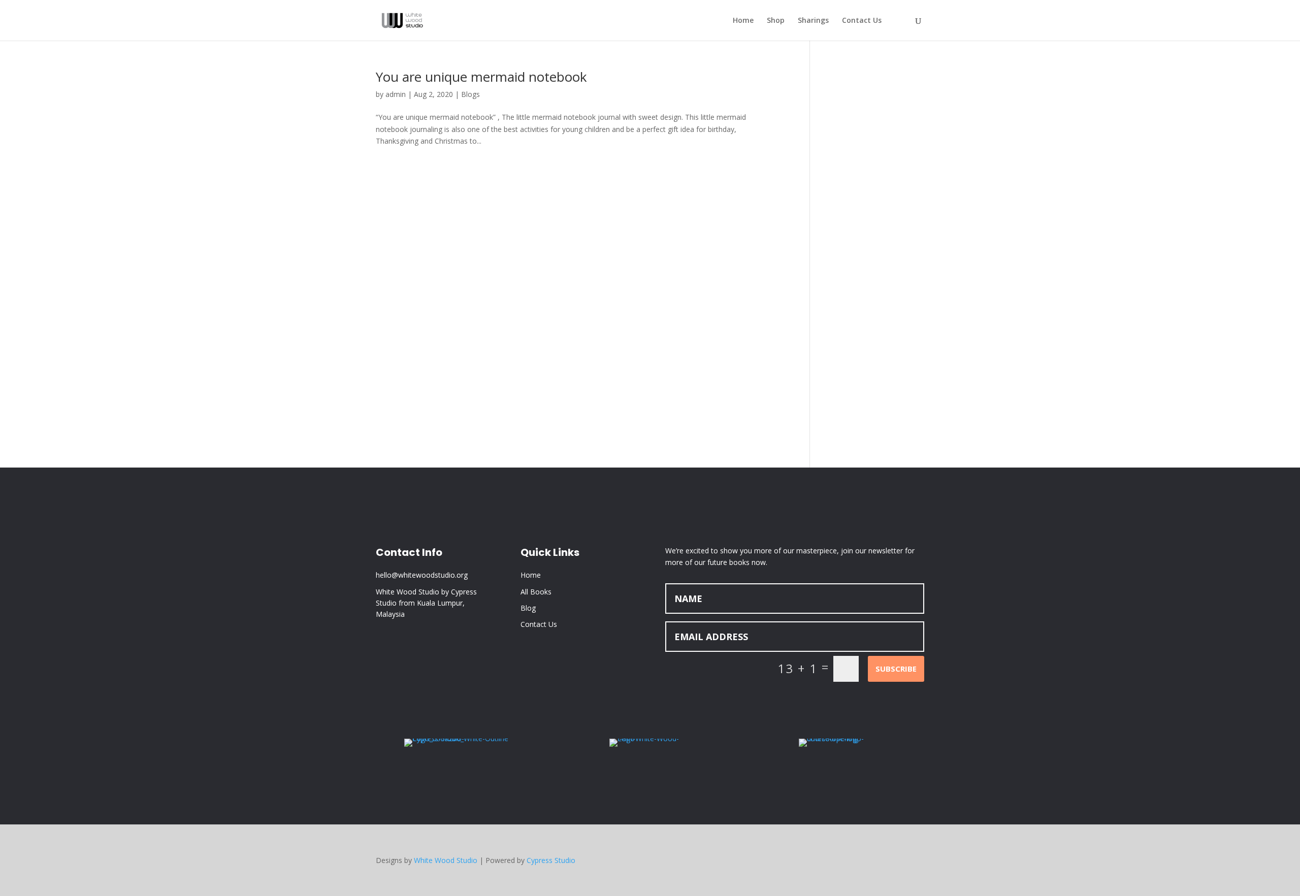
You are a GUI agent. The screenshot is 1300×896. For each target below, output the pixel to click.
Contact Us (862, 21)
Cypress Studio (551, 860)
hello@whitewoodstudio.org (422, 575)
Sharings (813, 21)
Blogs (470, 94)
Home (743, 21)
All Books (536, 591)
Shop (776, 21)
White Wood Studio (445, 860)
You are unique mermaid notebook (481, 77)
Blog (528, 608)
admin (395, 94)
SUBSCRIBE (896, 668)
